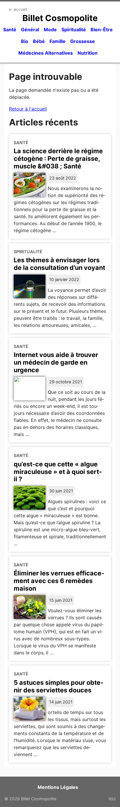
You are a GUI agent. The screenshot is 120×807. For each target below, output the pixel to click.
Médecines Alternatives (45, 53)
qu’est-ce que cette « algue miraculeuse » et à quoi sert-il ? (58, 471)
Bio (24, 41)
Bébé (39, 41)
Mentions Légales (58, 787)
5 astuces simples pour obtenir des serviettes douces (58, 686)
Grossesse (82, 41)
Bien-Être (102, 29)
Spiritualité (73, 29)
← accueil (18, 9)
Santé (9, 29)
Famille (58, 41)
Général (30, 29)
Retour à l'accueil (28, 109)
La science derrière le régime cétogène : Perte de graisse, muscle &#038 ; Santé (58, 158)
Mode (50, 29)
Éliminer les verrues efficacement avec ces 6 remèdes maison (59, 580)
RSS (112, 798)
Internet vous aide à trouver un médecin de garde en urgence (56, 362)
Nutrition (87, 53)
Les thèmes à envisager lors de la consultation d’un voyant (59, 263)
